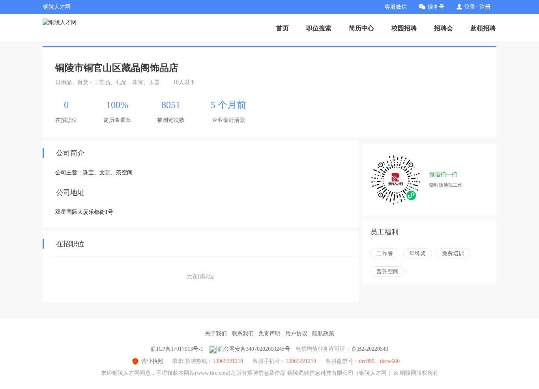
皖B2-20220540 (370, 349)
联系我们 (243, 334)
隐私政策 (323, 334)
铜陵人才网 (57, 7)
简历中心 (361, 28)
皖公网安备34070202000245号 (254, 349)
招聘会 (443, 28)
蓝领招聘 (483, 28)
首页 (282, 28)
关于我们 (216, 334)
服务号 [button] (436, 7)
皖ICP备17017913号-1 (177, 349)
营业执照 (152, 361)
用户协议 (296, 334)
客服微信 (396, 7)
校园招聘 (404, 28)
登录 (469, 7)
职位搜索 (318, 28)
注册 (484, 7)
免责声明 (269, 334)
